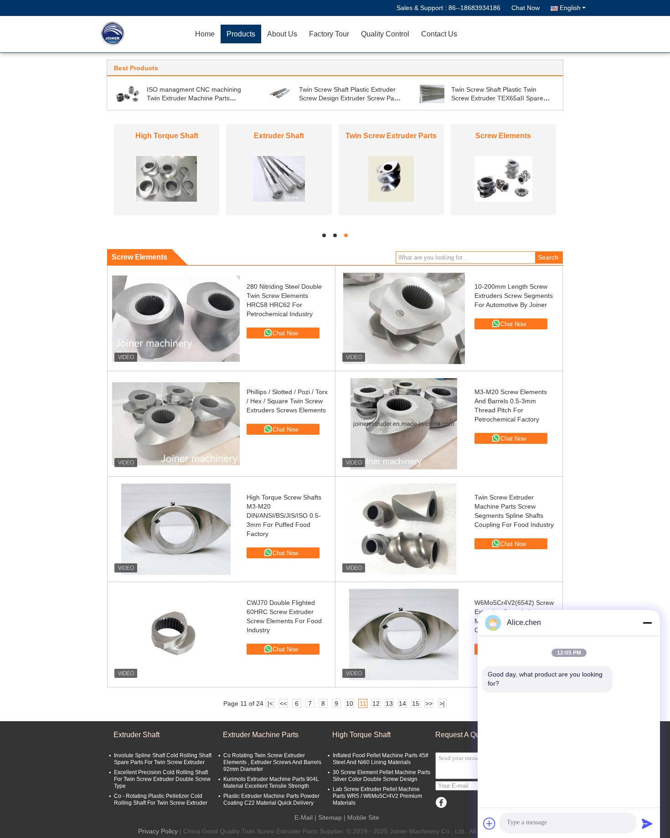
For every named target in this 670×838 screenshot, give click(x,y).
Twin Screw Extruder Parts (391, 136)
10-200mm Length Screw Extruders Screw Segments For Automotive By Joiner (513, 295)
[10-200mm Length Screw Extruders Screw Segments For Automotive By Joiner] (404, 318)
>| (442, 703)
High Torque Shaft (166, 136)
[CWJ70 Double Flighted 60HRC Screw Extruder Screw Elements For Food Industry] (176, 634)
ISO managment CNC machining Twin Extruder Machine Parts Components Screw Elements (194, 98)
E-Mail (303, 817)
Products (241, 34)
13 (389, 703)
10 (349, 703)
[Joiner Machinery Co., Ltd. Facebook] (441, 802)
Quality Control (385, 34)
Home (205, 34)
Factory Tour (329, 34)
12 (376, 703)
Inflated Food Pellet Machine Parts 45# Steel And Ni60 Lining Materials (380, 758)
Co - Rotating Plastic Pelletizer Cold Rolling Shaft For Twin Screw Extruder (160, 799)
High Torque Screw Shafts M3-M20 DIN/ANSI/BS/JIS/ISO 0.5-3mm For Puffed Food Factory (284, 515)
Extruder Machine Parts (261, 735)
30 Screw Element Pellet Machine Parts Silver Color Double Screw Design (381, 775)
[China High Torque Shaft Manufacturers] (166, 178)
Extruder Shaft (279, 136)
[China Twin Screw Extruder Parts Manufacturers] (391, 178)
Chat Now (525, 7)
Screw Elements (503, 136)
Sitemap (330, 817)
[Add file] (489, 823)
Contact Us (439, 34)
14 (402, 703)
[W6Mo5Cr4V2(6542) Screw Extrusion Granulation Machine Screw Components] (404, 634)
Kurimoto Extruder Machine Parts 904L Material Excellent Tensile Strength (271, 782)
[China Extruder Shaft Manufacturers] (278, 178)
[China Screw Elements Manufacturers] (503, 178)
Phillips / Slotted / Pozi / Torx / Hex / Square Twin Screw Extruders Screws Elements (287, 401)
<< (283, 703)
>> (429, 703)
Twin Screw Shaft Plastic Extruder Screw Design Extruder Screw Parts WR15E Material (350, 98)
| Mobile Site (361, 817)
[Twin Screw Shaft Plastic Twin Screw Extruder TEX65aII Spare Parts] (432, 93)
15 (415, 703)
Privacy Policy (158, 831)
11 (363, 703)
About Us (282, 34)
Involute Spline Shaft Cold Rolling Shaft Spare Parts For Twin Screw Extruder (162, 758)
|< (270, 703)
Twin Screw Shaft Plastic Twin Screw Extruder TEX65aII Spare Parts (497, 98)
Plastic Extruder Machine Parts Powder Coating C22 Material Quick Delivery (271, 799)
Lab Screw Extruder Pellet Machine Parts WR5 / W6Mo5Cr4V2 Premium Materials (377, 796)
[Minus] (647, 622)
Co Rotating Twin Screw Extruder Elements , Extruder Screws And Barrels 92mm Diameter (272, 762)
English (570, 7)
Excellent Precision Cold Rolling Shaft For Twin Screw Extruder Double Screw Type (162, 779)
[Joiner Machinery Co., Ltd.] (136, 34)
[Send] (647, 823)
